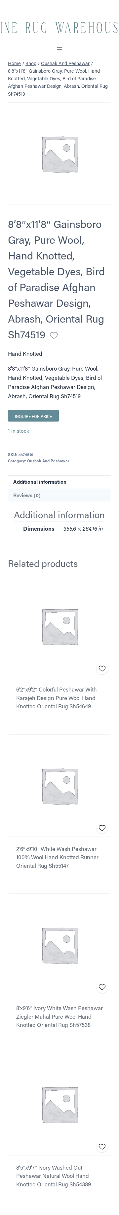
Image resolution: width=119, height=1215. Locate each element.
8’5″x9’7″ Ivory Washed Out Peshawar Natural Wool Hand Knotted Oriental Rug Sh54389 (53, 1176)
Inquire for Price (33, 416)
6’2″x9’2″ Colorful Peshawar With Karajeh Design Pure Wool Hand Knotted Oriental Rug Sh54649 (56, 698)
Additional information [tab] (39, 481)
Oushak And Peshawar (48, 460)
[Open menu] (60, 49)
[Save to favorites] (54, 335)
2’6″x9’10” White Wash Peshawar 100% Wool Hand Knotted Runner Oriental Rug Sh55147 (57, 857)
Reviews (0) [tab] (27, 495)
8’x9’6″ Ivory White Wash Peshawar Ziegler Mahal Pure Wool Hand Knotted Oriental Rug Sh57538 (59, 1016)
